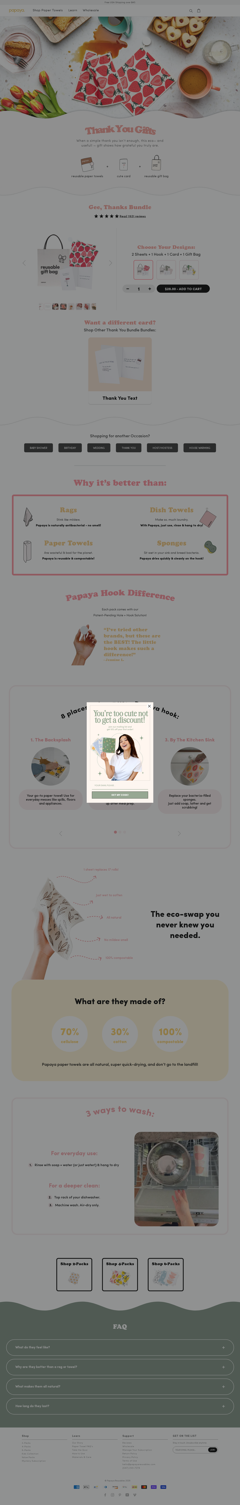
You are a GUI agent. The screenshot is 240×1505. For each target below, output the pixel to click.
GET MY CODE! (120, 795)
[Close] (149, 706)
